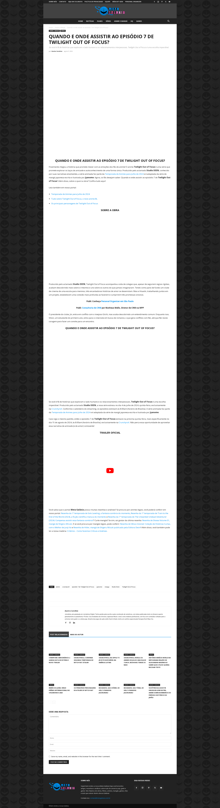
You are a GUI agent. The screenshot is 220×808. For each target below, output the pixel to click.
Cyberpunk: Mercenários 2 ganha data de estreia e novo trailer (59, 660)
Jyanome (99, 587)
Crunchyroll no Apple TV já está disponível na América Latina (109, 660)
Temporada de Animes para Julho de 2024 (124, 174)
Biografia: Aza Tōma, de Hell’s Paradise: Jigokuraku (134, 690)
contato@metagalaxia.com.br (100, 798)
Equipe (107, 2)
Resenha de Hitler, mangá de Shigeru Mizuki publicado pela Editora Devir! (107, 527)
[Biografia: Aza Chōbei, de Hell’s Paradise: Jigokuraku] (110, 678)
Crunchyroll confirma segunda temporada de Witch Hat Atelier (83, 660)
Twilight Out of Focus (128, 587)
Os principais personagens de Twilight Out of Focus (74, 203)
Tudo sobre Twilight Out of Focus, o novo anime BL (74, 198)
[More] (72, 596)
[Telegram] (67, 596)
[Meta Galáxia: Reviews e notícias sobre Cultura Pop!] (110, 11)
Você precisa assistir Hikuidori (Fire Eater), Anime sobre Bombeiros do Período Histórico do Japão (160, 693)
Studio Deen (116, 587)
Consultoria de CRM (91, 307)
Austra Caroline (57, 51)
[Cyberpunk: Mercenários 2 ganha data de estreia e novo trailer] (60, 648)
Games (139, 21)
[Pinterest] (162, 1)
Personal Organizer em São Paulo (117, 301)
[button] (168, 21)
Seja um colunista (75, 2)
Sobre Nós (53, 2)
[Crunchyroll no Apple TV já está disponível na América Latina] (110, 648)
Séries (108, 21)
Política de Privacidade (94, 2)
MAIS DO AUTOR (76, 634)
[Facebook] (154, 1)
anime (58, 587)
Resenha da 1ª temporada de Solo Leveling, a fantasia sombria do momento (95, 513)
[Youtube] (169, 1)
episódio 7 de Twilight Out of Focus (83, 587)
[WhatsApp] (61, 596)
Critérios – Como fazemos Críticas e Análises (87, 531)
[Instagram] (158, 1)
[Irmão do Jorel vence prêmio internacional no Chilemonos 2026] (60, 678)
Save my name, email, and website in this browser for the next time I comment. (80, 756)
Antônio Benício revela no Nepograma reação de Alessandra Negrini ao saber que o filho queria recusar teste (160, 662)
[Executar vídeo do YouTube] (110, 470)
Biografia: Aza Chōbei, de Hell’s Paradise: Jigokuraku (109, 690)
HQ (132, 21)
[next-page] (53, 702)
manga (107, 587)
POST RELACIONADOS (58, 634)
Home (80, 21)
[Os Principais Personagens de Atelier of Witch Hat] (85, 678)
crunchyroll (65, 587)
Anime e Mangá (120, 21)
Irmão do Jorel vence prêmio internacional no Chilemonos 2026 (59, 690)
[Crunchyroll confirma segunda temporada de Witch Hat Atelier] (85, 648)
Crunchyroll (57, 408)
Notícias (90, 21)
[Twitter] (165, 1)
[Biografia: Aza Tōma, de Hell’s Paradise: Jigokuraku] (135, 678)
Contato (62, 2)
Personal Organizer (133, 2)
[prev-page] (50, 702)
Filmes (100, 21)
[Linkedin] (75, 622)
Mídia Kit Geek (117, 2)
